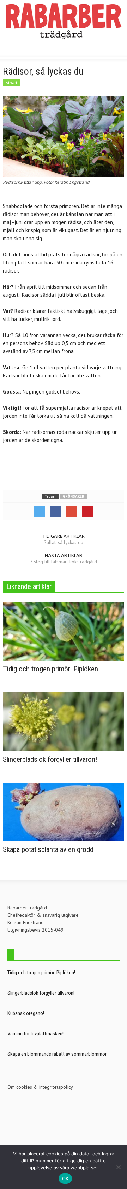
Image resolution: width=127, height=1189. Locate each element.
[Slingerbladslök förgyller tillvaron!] (63, 721)
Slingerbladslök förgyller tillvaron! (50, 759)
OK (65, 1178)
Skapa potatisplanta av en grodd (48, 849)
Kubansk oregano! (25, 1013)
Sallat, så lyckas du (63, 542)
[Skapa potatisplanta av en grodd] (63, 811)
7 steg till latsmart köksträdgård (63, 561)
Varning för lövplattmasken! (35, 1033)
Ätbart (11, 82)
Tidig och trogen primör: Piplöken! (51, 669)
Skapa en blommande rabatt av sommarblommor (57, 1054)
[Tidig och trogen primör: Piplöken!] (63, 631)
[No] (118, 1166)
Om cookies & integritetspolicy (40, 1087)
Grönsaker (73, 496)
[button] (27, 49)
